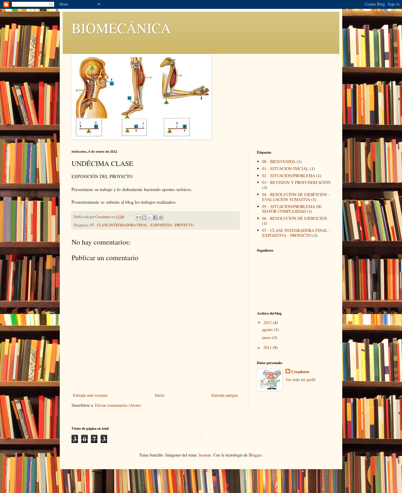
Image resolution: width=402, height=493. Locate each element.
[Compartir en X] (150, 217)
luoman (205, 455)
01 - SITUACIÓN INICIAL (285, 168)
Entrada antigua (225, 395)
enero (267, 337)
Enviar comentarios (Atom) (118, 405)
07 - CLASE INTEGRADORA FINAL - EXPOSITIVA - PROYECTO (142, 225)
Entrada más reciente (90, 395)
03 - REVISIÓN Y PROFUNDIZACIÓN (296, 182)
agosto (268, 329)
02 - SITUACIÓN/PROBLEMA (288, 175)
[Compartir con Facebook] (155, 217)
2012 (268, 322)
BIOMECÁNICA (121, 27)
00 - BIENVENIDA (278, 161)
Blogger (255, 455)
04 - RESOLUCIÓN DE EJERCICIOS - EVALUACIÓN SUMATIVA (296, 197)
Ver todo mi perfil (300, 379)
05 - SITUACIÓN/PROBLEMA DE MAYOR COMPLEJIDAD (292, 209)
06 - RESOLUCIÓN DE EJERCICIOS (294, 218)
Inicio (160, 395)
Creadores (300, 372)
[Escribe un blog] (144, 217)
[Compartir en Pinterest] (161, 217)
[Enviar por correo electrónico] (139, 217)
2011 (268, 347)
